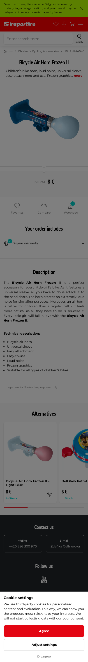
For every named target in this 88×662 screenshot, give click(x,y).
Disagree (44, 656)
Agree (44, 631)
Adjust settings (44, 645)
